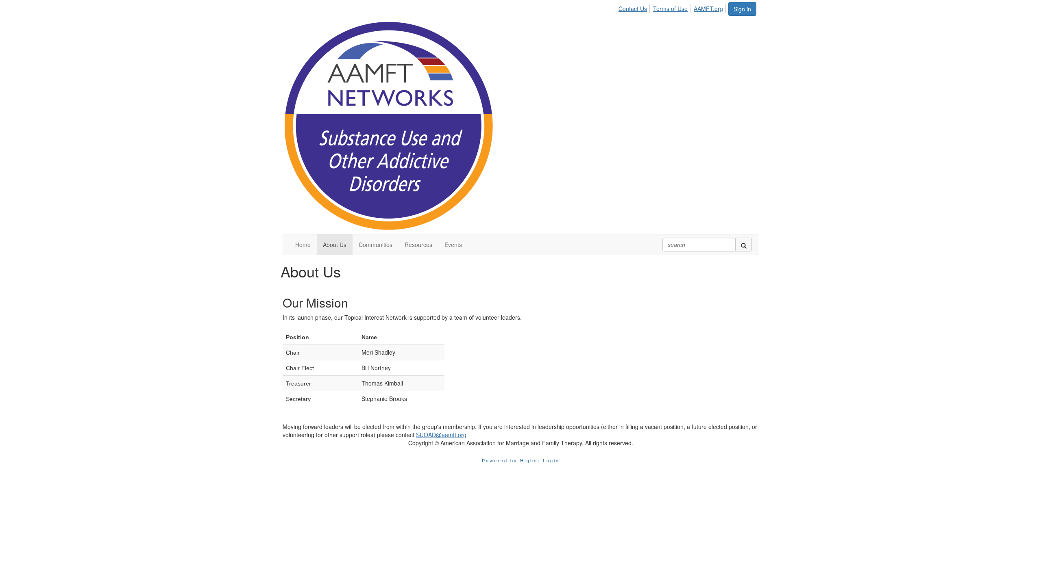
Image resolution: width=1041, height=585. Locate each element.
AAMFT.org (708, 8)
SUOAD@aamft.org (441, 435)
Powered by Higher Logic (521, 460)
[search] (744, 244)
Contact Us (633, 8)
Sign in (742, 9)
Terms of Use (670, 8)
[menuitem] (635, 7)
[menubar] (673, 7)
